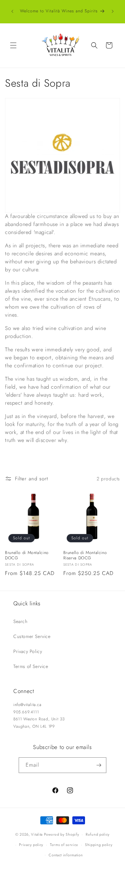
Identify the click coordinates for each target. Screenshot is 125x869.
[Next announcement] (112, 11)
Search (20, 621)
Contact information (66, 855)
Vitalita (37, 834)
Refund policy (98, 834)
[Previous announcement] (12, 11)
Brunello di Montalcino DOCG (27, 555)
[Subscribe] (98, 765)
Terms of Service (30, 666)
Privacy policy (31, 844)
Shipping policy (99, 844)
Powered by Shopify (61, 834)
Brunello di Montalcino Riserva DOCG (85, 555)
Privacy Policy (27, 651)
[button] (13, 45)
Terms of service (64, 844)
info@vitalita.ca (27, 705)
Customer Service (32, 636)
